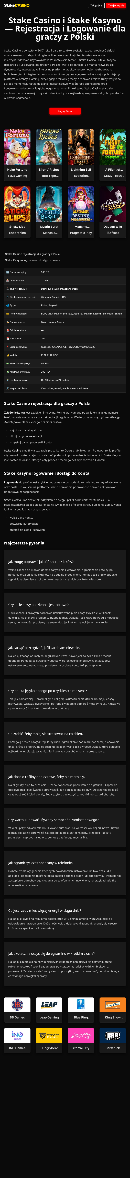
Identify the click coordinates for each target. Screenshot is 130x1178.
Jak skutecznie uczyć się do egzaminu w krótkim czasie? (51, 953)
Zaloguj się (96, 5)
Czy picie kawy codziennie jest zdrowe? (38, 604)
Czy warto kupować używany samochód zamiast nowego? (53, 819)
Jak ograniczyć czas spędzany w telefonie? (40, 862)
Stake (16, 5)
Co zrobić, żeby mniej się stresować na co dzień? (45, 733)
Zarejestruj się (116, 5)
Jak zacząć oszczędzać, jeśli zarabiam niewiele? (44, 647)
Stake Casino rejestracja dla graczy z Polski (33, 254)
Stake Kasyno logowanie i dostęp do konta (32, 260)
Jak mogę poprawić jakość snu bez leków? (41, 561)
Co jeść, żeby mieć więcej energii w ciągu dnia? (44, 910)
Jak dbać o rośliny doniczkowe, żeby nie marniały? (46, 776)
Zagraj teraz (65, 111)
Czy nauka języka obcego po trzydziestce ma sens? (47, 690)
